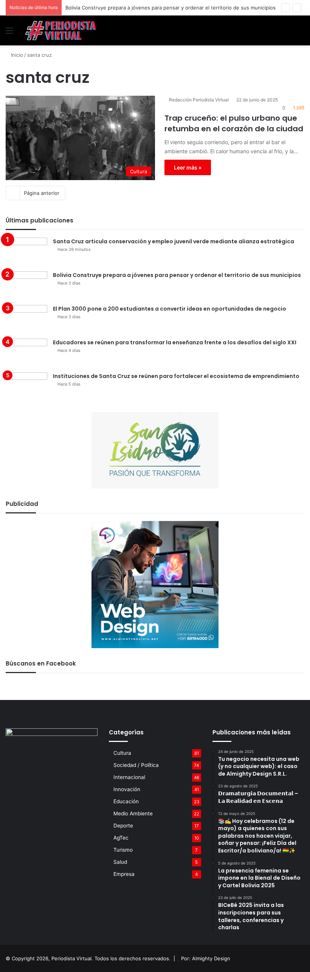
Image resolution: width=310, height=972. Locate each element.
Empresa (124, 874)
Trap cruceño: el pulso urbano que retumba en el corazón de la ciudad (233, 123)
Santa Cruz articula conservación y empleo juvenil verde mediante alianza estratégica (173, 241)
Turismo (123, 850)
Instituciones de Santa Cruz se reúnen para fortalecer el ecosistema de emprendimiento (176, 376)
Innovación (126, 789)
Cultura (122, 753)
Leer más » (188, 167)
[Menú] (9, 33)
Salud (120, 862)
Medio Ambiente (133, 813)
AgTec (121, 838)
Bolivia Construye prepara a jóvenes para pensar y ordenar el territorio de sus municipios (170, 8)
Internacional (129, 777)
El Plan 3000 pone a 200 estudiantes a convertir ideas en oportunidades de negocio (169, 309)
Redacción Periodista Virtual (199, 100)
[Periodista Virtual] (60, 30)
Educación (126, 801)
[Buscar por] (300, 33)
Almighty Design (211, 958)
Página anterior (41, 193)
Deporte (123, 826)
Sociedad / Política (136, 765)
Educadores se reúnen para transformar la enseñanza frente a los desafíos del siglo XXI (174, 342)
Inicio (16, 55)
